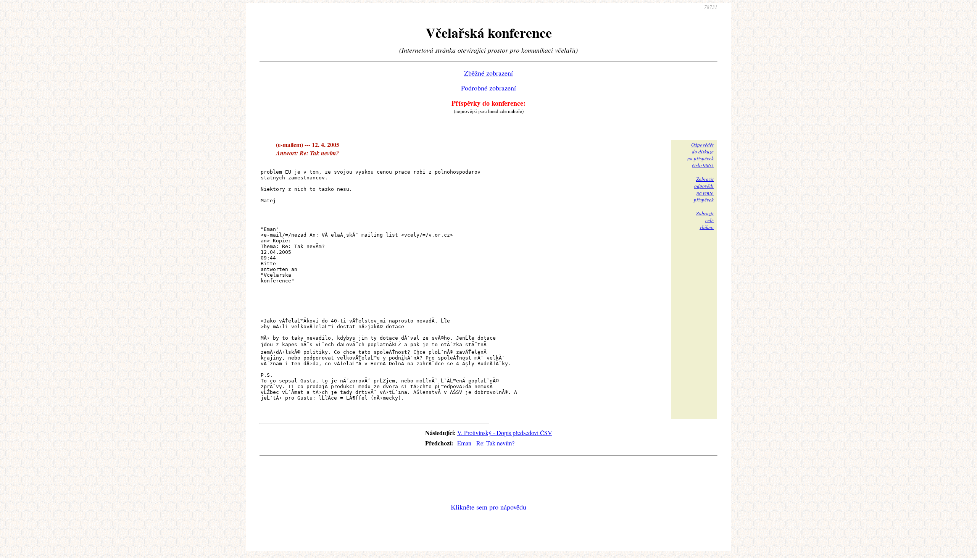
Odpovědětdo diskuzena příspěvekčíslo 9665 (700, 155)
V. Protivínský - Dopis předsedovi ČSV (504, 433)
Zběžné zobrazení (488, 72)
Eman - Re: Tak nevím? (485, 443)
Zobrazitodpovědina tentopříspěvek (704, 189)
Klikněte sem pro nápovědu (488, 506)
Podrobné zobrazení (488, 87)
